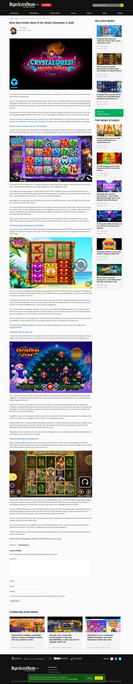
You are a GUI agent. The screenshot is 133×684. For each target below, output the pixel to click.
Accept (99, 678)
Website (12, 591)
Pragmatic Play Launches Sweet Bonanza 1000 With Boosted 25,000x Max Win (100, 637)
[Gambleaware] (35, 659)
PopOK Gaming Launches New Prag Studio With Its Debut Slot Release (108, 168)
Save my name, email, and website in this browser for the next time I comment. (38, 596)
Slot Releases (34, 13)
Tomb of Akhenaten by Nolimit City (24, 439)
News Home (14, 13)
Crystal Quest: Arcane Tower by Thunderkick (28, 126)
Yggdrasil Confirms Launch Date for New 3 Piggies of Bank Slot (109, 253)
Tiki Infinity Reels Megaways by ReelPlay (27, 225)
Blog (104, 13)
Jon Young (23, 28)
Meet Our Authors (53, 669)
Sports (89, 13)
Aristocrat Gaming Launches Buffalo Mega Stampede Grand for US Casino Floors (26, 637)
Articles (119, 13)
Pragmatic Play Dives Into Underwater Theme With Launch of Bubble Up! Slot (109, 41)
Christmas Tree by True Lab (21, 332)
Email (12, 586)
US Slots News (55, 13)
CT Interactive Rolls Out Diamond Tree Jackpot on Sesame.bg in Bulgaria (109, 226)
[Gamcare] (16, 659)
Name (12, 581)
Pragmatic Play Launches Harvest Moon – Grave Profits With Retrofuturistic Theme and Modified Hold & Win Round (108, 197)
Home (11, 18)
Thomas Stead (103, 46)
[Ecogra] (76, 659)
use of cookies (73, 679)
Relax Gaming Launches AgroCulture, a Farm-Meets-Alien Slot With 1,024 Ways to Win (109, 280)
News (16, 18)
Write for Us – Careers (54, 672)
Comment (13, 559)
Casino (73, 13)
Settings (89, 678)
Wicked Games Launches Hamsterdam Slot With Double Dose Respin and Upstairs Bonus (109, 69)
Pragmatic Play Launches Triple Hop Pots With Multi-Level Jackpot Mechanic (108, 140)
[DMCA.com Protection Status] (61, 658)
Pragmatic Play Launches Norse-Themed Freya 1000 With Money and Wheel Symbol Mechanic (109, 97)
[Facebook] (115, 658)
